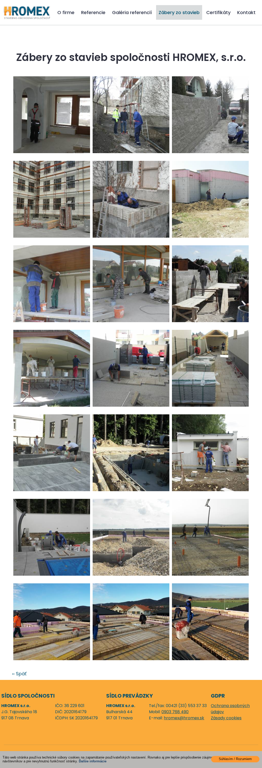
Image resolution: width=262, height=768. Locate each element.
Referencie (93, 12)
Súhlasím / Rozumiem (235, 759)
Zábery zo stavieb (179, 12)
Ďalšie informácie (92, 761)
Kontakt (246, 12)
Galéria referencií (132, 12)
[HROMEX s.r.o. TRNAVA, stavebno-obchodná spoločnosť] (27, 12)
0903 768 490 (175, 712)
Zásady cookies (226, 718)
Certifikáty (218, 12)
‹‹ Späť (19, 673)
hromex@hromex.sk (184, 718)
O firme (65, 12)
